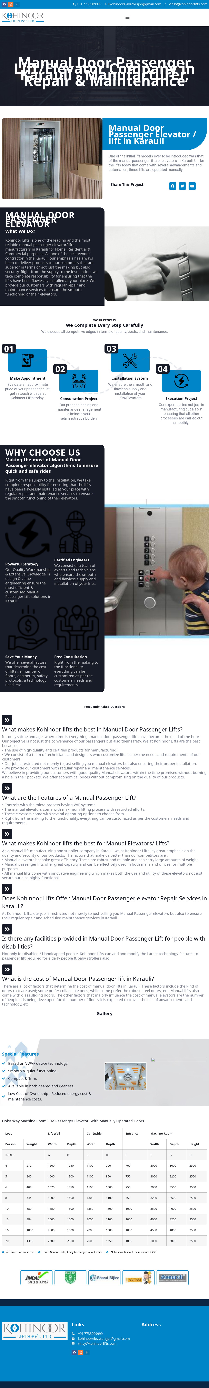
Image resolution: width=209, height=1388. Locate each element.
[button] (127, 16)
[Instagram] (10, 4)
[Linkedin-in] (17, 4)
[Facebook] (4, 4)
